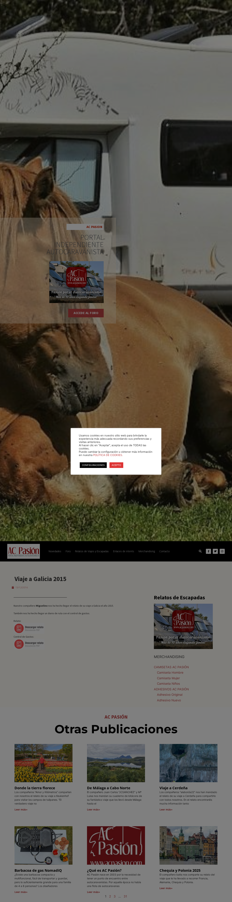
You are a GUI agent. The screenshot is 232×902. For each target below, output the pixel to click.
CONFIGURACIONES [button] (93, 465)
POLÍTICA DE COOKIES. (108, 455)
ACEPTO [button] (116, 465)
